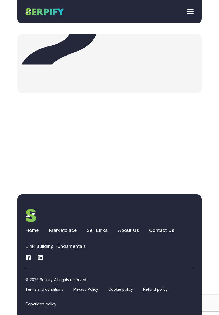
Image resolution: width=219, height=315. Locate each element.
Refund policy (155, 289)
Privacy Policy (85, 289)
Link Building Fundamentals (55, 246)
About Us (128, 230)
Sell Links (97, 230)
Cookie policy (120, 289)
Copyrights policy (40, 304)
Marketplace (63, 230)
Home (32, 230)
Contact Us (161, 230)
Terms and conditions (44, 289)
